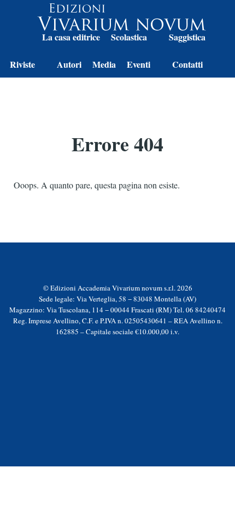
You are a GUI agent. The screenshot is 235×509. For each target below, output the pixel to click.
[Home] (20, 38)
